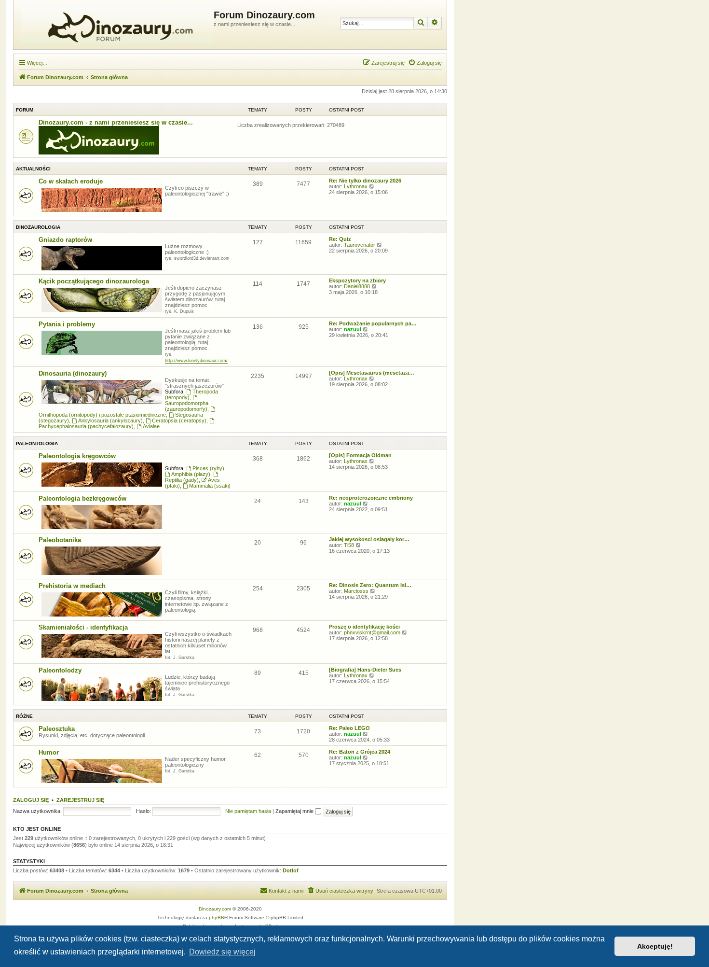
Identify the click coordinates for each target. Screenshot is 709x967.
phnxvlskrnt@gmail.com (372, 632)
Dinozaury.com (215, 908)
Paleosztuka (57, 728)
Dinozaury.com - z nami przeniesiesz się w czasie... (116, 122)
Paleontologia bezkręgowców (82, 498)
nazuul (352, 329)
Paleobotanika (60, 540)
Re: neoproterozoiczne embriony (371, 498)
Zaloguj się (31, 800)
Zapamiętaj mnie (295, 811)
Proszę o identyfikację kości (364, 627)
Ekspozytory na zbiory (357, 280)
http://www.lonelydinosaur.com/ (196, 360)
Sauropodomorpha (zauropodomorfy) (186, 406)
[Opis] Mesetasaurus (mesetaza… (371, 373)
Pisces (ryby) (208, 468)
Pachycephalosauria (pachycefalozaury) (86, 426)
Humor (49, 752)
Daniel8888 (357, 286)
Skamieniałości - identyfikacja (83, 627)
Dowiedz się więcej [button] (222, 952)
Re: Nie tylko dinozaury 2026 (365, 180)
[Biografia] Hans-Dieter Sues (365, 670)
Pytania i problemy (67, 324)
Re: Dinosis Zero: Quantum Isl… (370, 585)
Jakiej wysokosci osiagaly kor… (369, 539)
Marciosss (356, 591)
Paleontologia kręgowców (77, 456)
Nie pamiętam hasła (248, 811)
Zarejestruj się (80, 800)
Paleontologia (37, 443)
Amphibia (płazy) (190, 474)
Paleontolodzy (60, 670)
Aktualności (33, 168)
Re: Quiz (340, 239)
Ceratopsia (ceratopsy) (179, 420)
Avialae (151, 426)
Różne (24, 716)
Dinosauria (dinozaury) (73, 373)
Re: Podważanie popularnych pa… (373, 323)
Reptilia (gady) (182, 480)
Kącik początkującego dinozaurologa (94, 281)
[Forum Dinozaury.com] (115, 24)
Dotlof (291, 870)
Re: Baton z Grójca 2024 (359, 752)
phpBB (216, 917)
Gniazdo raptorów (65, 239)
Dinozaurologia (38, 227)
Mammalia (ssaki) (210, 486)
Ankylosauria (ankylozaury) (110, 420)
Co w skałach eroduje (71, 181)
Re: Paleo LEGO (349, 728)
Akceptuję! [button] (655, 946)
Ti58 (349, 545)
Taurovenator (359, 245)
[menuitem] (425, 63)
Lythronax (356, 186)
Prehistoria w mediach (72, 585)
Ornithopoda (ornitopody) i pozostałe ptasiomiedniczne (102, 415)
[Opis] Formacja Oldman (360, 455)
